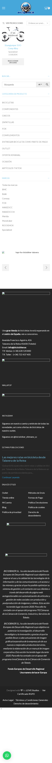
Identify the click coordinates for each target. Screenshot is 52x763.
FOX (4, 128)
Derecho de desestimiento (34, 514)
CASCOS (6, 115)
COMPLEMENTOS (11, 135)
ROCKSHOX (8, 225)
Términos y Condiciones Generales (31, 700)
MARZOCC (7, 207)
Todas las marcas (9, 185)
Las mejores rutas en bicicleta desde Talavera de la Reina (24, 459)
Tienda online (8, 497)
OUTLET (6, 148)
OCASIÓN (7, 161)
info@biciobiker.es (17, 347)
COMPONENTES (10, 109)
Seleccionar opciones (13, 62)
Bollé (4, 194)
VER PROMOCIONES (14, 23)
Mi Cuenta (7, 502)
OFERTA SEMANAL (11, 155)
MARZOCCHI (8, 212)
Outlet (5, 493)
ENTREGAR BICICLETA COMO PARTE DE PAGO (25, 142)
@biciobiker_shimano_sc (25, 436)
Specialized (12, 52)
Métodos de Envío (36, 493)
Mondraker (7, 221)
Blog (4, 507)
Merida (5, 216)
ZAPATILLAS (8, 122)
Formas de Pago (35, 497)
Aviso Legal (8, 700)
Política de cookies (36, 507)
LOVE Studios (32, 690)
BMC (4, 189)
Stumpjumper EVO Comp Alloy (13, 47)
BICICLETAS (8, 102)
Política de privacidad (11, 512)
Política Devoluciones (38, 502)
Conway (6, 198)
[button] (7, 755)
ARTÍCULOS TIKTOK (12, 168)
